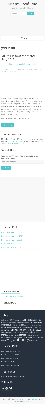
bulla (39, 320)
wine (30, 340)
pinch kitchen (11, 335)
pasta (15, 332)
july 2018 (33, 69)
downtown (27, 325)
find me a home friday (7, 327)
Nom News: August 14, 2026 (12, 236)
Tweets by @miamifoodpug (12, 296)
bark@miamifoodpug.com (13, 143)
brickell (27, 320)
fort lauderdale (22, 327)
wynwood (36, 340)
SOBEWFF (30, 335)
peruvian (20, 332)
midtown (8, 332)
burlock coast (5, 322)
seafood (22, 335)
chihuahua (17, 322)
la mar (9, 330)
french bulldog (31, 327)
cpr (22, 325)
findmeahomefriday (36, 325)
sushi (32, 337)
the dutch (40, 337)
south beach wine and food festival (20, 337)
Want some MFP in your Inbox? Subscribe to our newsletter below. (19, 157)
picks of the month (11, 71)
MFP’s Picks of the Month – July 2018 (19, 57)
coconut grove (24, 322)
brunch (27, 69)
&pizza (3, 320)
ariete (19, 69)
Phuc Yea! (25, 332)
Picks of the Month (16, 64)
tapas (35, 337)
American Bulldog (19, 320)
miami (15, 329)
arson (23, 69)
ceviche (11, 322)
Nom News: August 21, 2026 (12, 232)
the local (3, 340)
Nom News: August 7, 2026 (11, 240)
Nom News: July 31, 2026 (11, 244)
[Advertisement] (22, 199)
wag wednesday (17, 340)
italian (4, 330)
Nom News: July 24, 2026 (11, 248)
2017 (12, 320)
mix (12, 332)
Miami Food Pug (22, 4)
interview (39, 327)
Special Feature (30, 64)
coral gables (16, 325)
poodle (17, 335)
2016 (8, 320)
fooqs (15, 327)
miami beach (27, 329)
